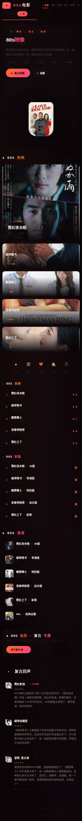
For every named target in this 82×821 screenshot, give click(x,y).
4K (78, 5)
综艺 (66, 5)
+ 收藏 (41, 73)
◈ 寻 (22, 14)
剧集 (60, 5)
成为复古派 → (18, 650)
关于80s (23, 816)
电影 (53, 5)
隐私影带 (47, 816)
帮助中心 (58, 816)
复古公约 (35, 816)
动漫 (73, 5)
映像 (47, 5)
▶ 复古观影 (18, 73)
